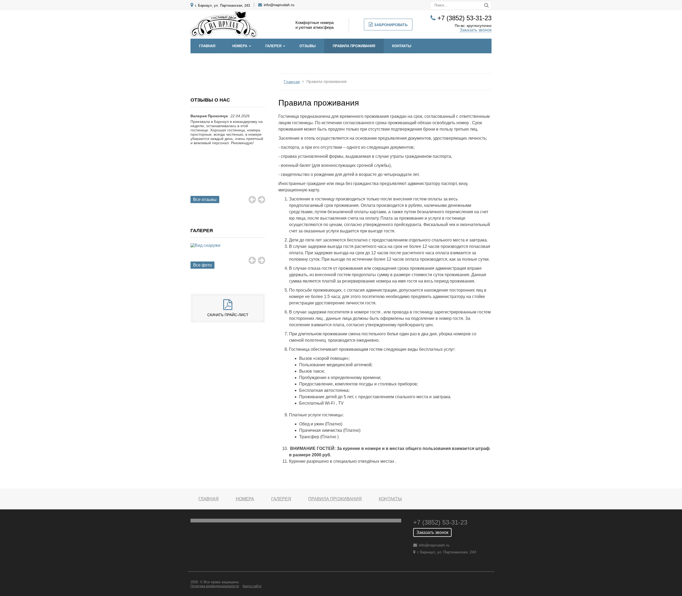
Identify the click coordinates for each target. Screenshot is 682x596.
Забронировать (391, 25)
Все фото (202, 265)
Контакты (401, 46)
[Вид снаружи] (227, 251)
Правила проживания (354, 46)
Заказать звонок (476, 30)
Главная (207, 46)
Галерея (273, 46)
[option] (227, 134)
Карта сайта (252, 586)
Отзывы (307, 46)
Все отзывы (205, 199)
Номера (239, 46)
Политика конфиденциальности (214, 586)
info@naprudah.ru (279, 5)
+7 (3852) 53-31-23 (464, 18)
